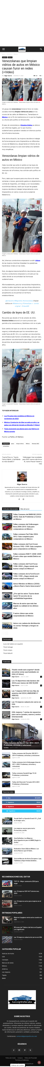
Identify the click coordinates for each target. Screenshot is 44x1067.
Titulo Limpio (7, 650)
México (16, 54)
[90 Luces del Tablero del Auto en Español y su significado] (7, 930)
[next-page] (6, 633)
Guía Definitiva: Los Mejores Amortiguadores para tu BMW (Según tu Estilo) (27, 840)
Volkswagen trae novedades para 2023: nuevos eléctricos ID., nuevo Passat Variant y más (32, 460)
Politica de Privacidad (31, 1058)
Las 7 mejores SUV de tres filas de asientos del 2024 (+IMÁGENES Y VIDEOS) (25, 693)
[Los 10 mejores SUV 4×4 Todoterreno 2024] (7, 893)
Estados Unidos (26, 125)
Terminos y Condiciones (22, 1060)
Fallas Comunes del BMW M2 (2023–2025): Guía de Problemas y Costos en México (27, 516)
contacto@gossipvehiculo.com (26, 1036)
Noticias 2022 (35, 443)
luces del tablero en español (13, 644)
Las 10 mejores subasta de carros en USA (28, 937)
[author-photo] (22, 481)
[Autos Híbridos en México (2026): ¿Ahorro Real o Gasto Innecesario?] (7, 586)
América (9, 54)
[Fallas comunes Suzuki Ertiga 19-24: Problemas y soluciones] (6, 775)
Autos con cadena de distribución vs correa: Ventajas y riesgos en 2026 (26, 625)
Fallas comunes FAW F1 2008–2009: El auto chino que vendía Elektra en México (27, 556)
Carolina (6, 747)
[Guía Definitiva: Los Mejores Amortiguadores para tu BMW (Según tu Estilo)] (7, 840)
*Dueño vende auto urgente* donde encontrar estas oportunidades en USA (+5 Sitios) (25, 672)
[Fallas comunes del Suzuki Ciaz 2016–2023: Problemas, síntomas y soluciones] (22, 736)
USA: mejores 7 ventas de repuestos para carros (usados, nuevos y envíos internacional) (26, 714)
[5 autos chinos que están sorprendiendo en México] (7, 615)
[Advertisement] (22, 23)
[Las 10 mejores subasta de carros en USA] (6, 705)
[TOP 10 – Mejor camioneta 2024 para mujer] (7, 883)
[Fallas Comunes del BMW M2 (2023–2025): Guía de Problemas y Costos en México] (7, 516)
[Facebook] (20, 499)
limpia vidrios (20, 443)
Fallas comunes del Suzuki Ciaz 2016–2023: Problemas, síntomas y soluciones (21, 744)
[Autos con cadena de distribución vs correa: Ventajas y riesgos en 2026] (7, 625)
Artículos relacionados (10, 509)
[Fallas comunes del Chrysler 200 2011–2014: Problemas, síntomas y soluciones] (6, 755)
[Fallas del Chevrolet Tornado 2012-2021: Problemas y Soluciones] (6, 784)
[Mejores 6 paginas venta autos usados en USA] (7, 919)
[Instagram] (24, 499)
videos (37, 260)
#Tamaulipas (27, 303)
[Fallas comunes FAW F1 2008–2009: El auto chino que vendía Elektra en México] (7, 556)
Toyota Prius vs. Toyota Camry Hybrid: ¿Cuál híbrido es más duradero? (11, 459)
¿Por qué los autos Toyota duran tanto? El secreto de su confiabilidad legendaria (26, 596)
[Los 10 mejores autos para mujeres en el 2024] (7, 903)
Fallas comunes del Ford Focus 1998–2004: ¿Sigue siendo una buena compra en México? (25, 566)
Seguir (39, 802)
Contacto (20, 1058)
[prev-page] (3, 633)
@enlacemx (10, 301)
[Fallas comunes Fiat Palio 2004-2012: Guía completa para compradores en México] (7, 536)
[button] (3, 49)
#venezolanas (28, 301)
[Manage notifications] (39, 1062)
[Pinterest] (25, 1050)
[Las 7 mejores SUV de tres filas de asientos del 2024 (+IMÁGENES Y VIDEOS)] (6, 694)
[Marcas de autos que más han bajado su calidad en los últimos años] (7, 605)
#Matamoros (17, 303)
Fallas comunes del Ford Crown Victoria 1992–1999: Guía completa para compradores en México (27, 546)
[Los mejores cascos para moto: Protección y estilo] (7, 831)
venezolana (6, 446)
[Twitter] (30, 1050)
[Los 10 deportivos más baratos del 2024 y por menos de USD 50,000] (6, 684)
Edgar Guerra (8, 75)
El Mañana (19, 437)
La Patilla (11, 437)
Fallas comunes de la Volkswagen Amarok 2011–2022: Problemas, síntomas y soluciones (26, 764)
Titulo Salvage (8, 647)
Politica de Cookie (11, 1058)
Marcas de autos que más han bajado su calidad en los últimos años (25, 605)
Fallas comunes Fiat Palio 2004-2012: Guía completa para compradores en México (25, 536)
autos (12, 443)
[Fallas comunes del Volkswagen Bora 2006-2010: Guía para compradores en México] (7, 526)
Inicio (3, 54)
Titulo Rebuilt (7, 653)
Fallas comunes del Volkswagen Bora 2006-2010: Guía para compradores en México (25, 526)
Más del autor (24, 509)
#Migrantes (18, 301)
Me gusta (38, 798)
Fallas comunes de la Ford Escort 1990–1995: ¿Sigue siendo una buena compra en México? (26, 576)
